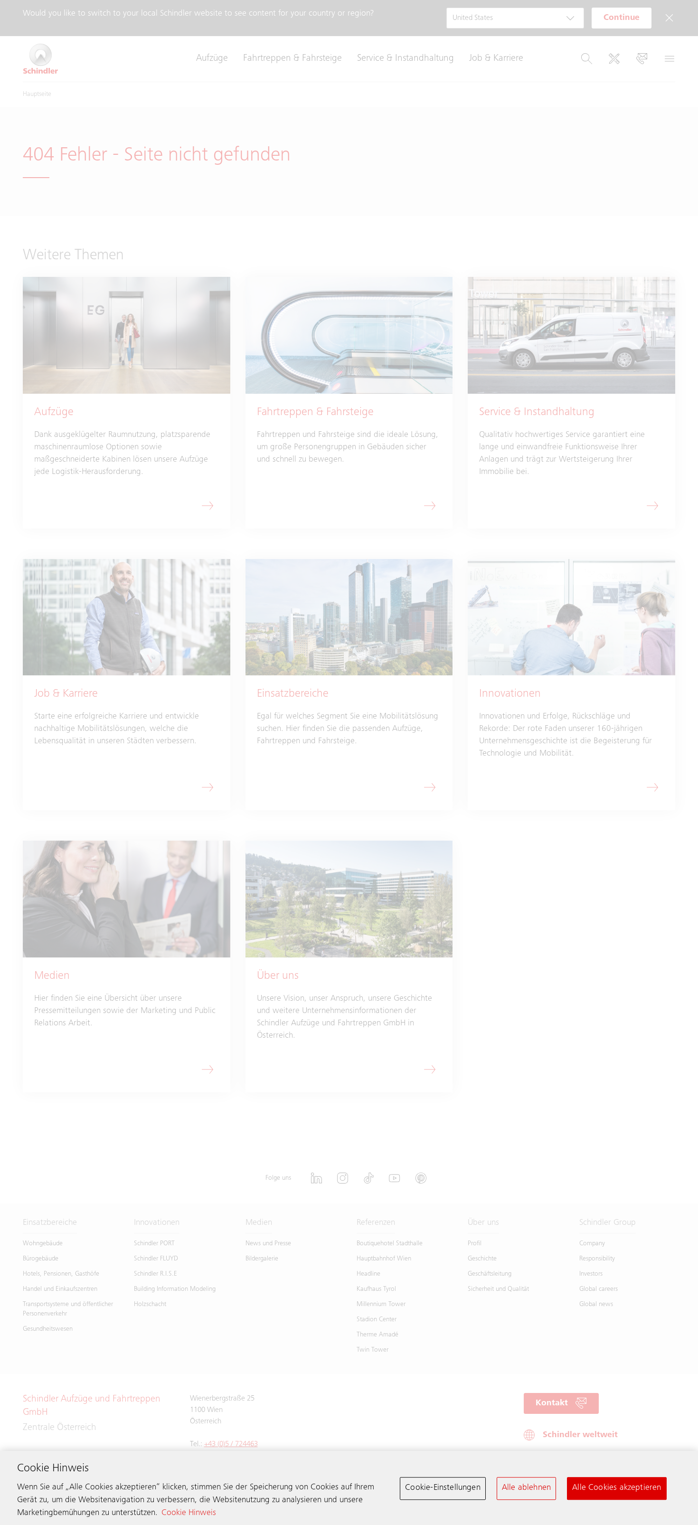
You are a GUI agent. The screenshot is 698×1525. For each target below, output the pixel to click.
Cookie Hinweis (188, 1513)
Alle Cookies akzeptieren (616, 1488)
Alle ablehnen (526, 1488)
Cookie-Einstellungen (443, 1488)
